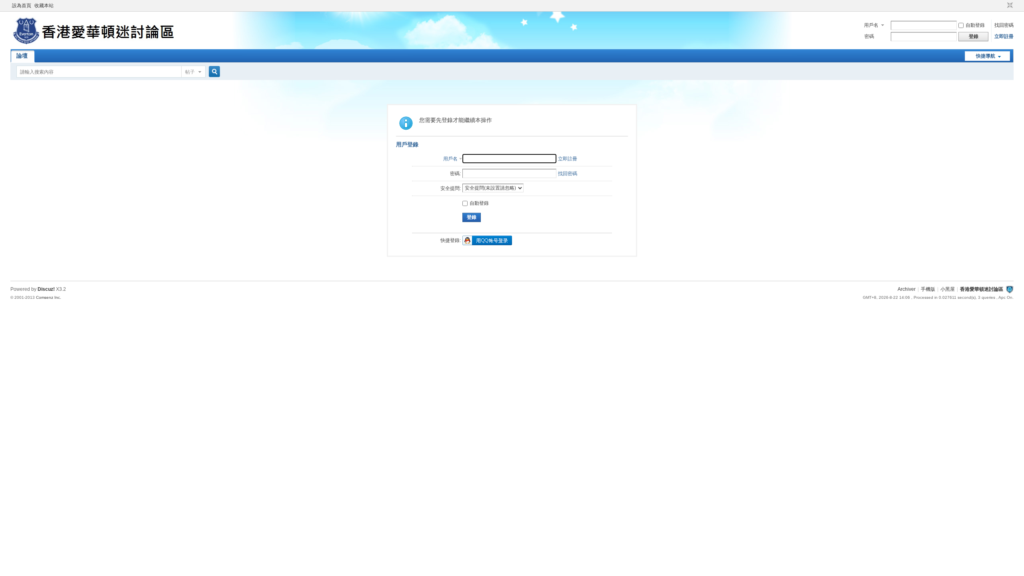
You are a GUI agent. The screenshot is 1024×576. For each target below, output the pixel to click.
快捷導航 (985, 56)
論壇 (22, 55)
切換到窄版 (1009, 5)
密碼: (455, 173)
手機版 (928, 289)
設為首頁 (21, 5)
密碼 (869, 36)
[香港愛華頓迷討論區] (95, 44)
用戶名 (871, 25)
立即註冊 (1004, 36)
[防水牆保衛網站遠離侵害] (1010, 289)
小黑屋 (947, 289)
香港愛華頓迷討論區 (981, 289)
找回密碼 (1004, 25)
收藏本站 (44, 5)
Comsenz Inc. (48, 297)
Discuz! (46, 289)
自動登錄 (975, 25)
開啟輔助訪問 (1002, 5)
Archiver (907, 289)
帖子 (190, 72)
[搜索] (213, 71)
